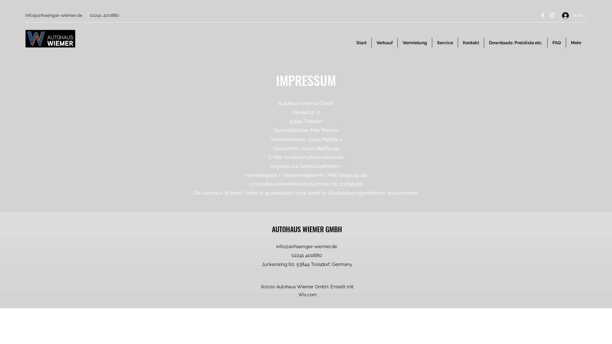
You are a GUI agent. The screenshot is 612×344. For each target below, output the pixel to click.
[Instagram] (552, 15)
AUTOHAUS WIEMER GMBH (307, 229)
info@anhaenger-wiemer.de (54, 15)
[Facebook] (543, 15)
